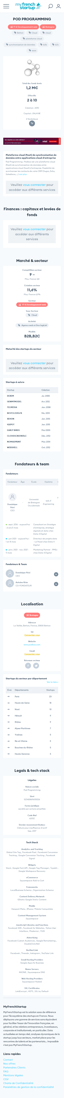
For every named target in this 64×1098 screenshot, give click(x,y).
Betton (20, 33)
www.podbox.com (32, 644)
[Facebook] (28, 666)
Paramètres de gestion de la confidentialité (28, 1087)
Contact (8, 1059)
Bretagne (49, 27)
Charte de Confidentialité (18, 1083)
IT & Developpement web (25, 27)
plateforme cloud (34, 38)
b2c (57, 44)
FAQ (5, 1071)
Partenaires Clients (14, 1067)
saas (34, 50)
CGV (6, 1079)
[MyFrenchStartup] (29, 8)
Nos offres (9, 1063)
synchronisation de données (22, 44)
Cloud (34, 33)
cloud (48, 33)
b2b (45, 44)
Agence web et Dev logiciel (34, 325)
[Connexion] (58, 6)
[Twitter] (36, 666)
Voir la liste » (52, 682)
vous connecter (34, 185)
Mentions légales (13, 1075)
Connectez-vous (32, 635)
